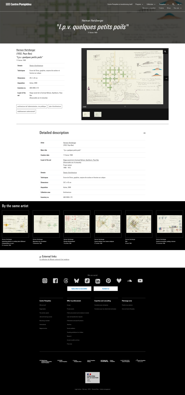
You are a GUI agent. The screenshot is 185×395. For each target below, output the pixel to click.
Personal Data (95, 389)
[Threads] (66, 281)
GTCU (89, 389)
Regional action (43, 328)
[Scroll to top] (180, 390)
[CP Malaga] (92, 362)
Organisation (43, 309)
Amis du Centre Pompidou (128, 309)
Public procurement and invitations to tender (78, 313)
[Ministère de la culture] (92, 377)
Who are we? (43, 305)
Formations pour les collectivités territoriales (105, 309)
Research (69, 336)
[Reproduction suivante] (166, 78)
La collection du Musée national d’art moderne (54, 259)
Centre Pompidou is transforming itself (121, 4)
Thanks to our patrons (127, 305)
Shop (169, 8)
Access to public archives (73, 340)
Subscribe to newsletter (79, 289)
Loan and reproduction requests (74, 317)
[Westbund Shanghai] (127, 362)
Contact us (105, 289)
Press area (69, 344)
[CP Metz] (78, 362)
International (43, 324)
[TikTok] (87, 281)
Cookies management (105, 389)
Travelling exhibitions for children (75, 332)
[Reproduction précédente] (83, 78)
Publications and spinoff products (75, 320)
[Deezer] (119, 281)
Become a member (150, 8)
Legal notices (78, 389)
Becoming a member (45, 320)
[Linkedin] (97, 281)
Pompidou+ (163, 4)
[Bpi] (47, 362)
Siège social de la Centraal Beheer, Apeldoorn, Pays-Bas (81, 160)
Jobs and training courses (46, 317)
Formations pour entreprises (101, 305)
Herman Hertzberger (25, 49)
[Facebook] (55, 281)
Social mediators (71, 328)
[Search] (173, 4)
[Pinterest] (108, 281)
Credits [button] (84, 106)
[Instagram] (45, 281)
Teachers (69, 324)
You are (177, 8)
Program (138, 4)
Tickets (161, 8)
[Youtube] (140, 281)
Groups (68, 305)
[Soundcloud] (129, 281)
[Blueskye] (76, 281)
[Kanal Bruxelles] (109, 362)
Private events (70, 309)
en (179, 4)
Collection (150, 4)
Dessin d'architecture (36, 66)
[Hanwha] (140, 362)
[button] (92, 133)
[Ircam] (63, 362)
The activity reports (44, 313)
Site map (84, 389)
